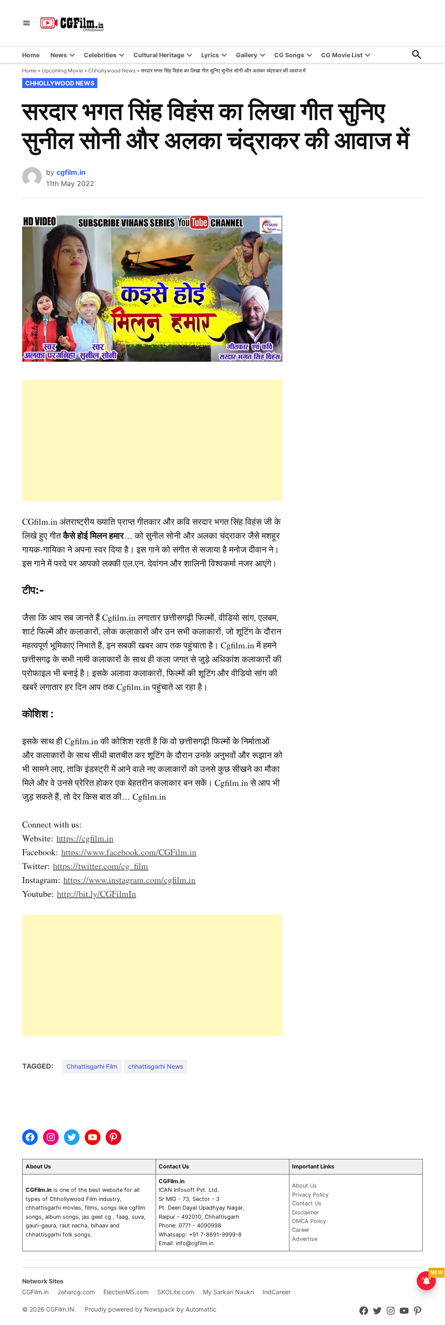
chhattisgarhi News (155, 1066)
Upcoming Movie (62, 70)
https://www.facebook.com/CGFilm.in (128, 852)
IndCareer (276, 1292)
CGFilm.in (35, 1292)
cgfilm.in (71, 172)
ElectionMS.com (126, 1292)
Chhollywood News (112, 70)
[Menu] (26, 23)
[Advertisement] (152, 440)
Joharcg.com (76, 1292)
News (58, 55)
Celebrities (100, 55)
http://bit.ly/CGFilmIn (96, 894)
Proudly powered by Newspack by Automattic (150, 1309)
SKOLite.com (175, 1292)
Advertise (304, 1239)
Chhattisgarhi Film (91, 1066)
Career (300, 1230)
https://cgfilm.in (84, 838)
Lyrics (210, 55)
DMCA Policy (309, 1221)
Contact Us (307, 1203)
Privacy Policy (310, 1194)
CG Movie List (341, 55)
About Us (304, 1185)
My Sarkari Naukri (228, 1292)
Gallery (246, 55)
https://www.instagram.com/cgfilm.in (129, 880)
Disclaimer (305, 1212)
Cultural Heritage (158, 55)
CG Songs (289, 55)
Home (31, 55)
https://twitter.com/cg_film (100, 866)
